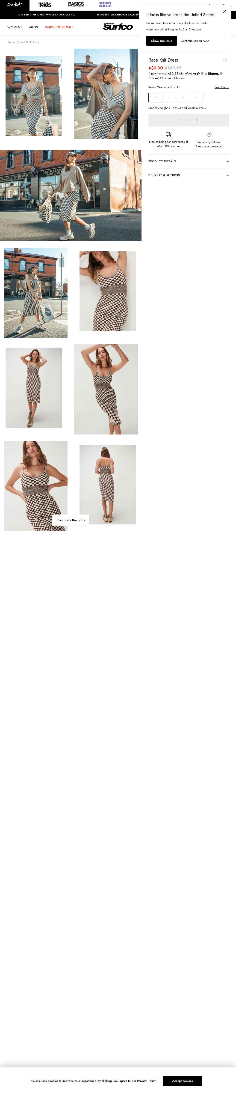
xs (155, 97)
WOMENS (14, 27)
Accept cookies (182, 1081)
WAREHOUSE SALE (59, 27)
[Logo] (118, 30)
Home (11, 42)
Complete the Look (70, 520)
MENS (33, 27)
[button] (15, 5)
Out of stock (189, 120)
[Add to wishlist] (224, 60)
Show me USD (161, 41)
